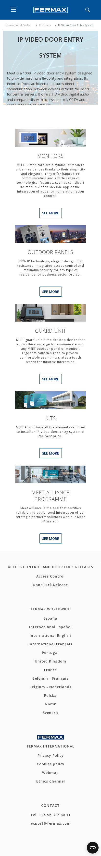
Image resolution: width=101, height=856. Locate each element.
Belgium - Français (50, 678)
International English (18, 25)
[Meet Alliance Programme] (50, 474)
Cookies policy (50, 764)
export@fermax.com (51, 823)
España (50, 618)
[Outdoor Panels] (50, 233)
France (50, 669)
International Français (50, 644)
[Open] (15, 10)
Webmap (50, 772)
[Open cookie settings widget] (93, 848)
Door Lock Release (50, 584)
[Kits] (50, 399)
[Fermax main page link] (50, 9)
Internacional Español (50, 627)
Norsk (50, 704)
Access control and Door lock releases (50, 567)
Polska (50, 695)
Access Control (50, 576)
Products (45, 25)
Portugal (50, 652)
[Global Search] (87, 10)
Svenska (50, 712)
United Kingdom (50, 661)
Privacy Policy (51, 755)
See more (50, 213)
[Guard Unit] (50, 312)
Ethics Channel (50, 781)
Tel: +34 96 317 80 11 (50, 814)
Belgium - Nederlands (50, 687)
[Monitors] (50, 137)
